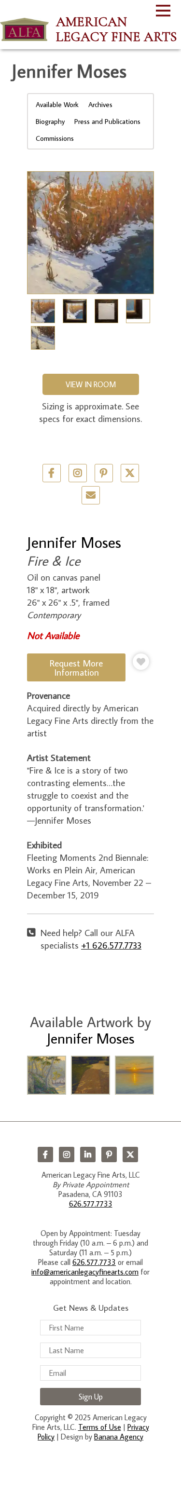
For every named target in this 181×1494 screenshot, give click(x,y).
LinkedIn (88, 1154)
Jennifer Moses (74, 542)
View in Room (91, 384)
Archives (100, 104)
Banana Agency (118, 1436)
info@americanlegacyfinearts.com (85, 1272)
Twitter (130, 473)
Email (91, 495)
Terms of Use (99, 1427)
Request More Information (76, 667)
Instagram (66, 1154)
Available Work (57, 104)
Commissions (55, 138)
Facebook (45, 1154)
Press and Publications (107, 121)
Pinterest (109, 1154)
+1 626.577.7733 (111, 945)
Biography (50, 121)
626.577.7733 (90, 1204)
